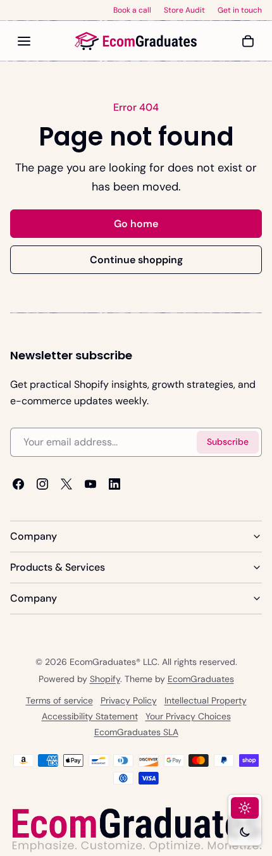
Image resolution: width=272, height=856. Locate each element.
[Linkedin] (114, 483)
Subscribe (228, 441)
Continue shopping (136, 259)
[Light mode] (245, 808)
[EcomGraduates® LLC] (136, 41)
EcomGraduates (201, 679)
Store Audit (184, 10)
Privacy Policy (129, 701)
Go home (136, 223)
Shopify (105, 679)
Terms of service (59, 701)
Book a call (132, 10)
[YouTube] (90, 483)
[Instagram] (42, 483)
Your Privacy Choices (188, 717)
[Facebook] (18, 483)
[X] (66, 483)
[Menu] (24, 41)
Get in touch (240, 10)
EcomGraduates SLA (136, 732)
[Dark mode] (245, 832)
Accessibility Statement (90, 717)
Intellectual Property (205, 701)
